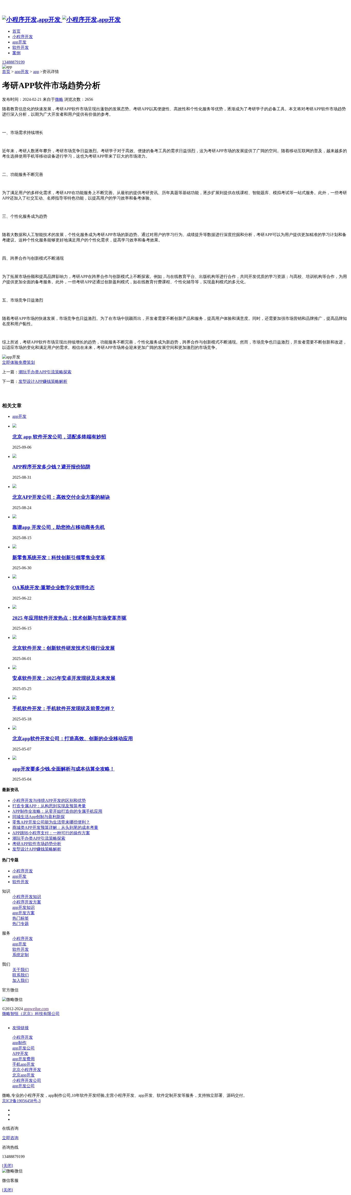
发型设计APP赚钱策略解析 (43, 381)
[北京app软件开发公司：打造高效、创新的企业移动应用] (14, 728)
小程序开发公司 (26, 1080)
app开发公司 (23, 1048)
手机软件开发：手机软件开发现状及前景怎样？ (63, 708)
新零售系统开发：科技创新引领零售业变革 (58, 557)
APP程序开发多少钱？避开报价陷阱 (51, 466)
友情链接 (20, 1028)
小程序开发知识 (26, 896)
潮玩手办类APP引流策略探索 (45, 372)
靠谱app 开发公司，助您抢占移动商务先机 (58, 527)
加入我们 (20, 980)
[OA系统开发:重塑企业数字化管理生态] (14, 577)
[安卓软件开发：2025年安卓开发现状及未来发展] (14, 668)
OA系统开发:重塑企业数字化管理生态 (53, 587)
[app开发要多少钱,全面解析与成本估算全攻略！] (14, 758)
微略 (59, 99)
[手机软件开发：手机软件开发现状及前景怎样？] (14, 698)
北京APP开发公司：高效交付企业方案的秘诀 (61, 497)
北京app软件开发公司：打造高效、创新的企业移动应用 (72, 738)
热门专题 (20, 923)
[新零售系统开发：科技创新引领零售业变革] (14, 547)
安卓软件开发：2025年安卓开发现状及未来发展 (63, 678)
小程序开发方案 (26, 902)
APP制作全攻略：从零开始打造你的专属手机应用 (57, 811)
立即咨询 (10, 1138)
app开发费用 (23, 1059)
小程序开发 (22, 36)
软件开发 (20, 47)
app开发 (19, 42)
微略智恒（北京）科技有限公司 (31, 1013)
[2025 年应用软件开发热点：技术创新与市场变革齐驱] (14, 607)
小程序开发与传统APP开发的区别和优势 (49, 800)
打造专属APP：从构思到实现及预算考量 (49, 806)
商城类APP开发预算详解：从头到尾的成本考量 (55, 827)
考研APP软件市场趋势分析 (36, 843)
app (36, 71)
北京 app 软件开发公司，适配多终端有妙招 (59, 436)
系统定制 (20, 955)
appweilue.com (36, 1009)
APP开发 (20, 1053)
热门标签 (20, 918)
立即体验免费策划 (18, 362)
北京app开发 (23, 1075)
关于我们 (20, 969)
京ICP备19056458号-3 (21, 1101)
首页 (16, 31)
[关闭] (7, 1165)
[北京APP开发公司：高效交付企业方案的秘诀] (14, 486)
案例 (16, 53)
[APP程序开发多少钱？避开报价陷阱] (14, 456)
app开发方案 (23, 913)
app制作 (19, 1042)
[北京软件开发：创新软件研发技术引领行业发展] (14, 637)
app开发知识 (23, 907)
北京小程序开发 (26, 1069)
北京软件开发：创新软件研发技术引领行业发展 (63, 648)
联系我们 (20, 975)
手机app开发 (23, 1064)
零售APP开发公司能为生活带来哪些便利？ (51, 822)
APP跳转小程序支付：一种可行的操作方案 (51, 833)
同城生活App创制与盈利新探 (38, 816)
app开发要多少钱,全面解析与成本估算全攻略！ (63, 769)
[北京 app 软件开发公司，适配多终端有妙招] (14, 426)
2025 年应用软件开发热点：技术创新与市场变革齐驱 (69, 618)
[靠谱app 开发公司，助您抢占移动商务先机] (14, 517)
